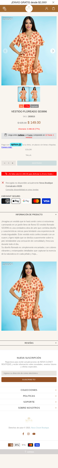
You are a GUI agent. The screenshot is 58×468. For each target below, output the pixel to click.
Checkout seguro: (11, 196)
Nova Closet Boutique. (40, 428)
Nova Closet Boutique (29, 8)
